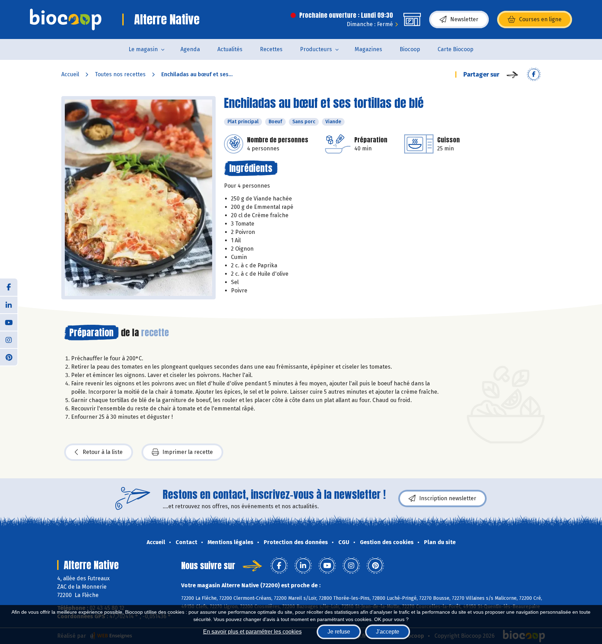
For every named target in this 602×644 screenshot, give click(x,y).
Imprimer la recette (187, 452)
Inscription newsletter (447, 498)
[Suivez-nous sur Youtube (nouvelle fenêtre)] (8, 322)
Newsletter (464, 19)
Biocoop (410, 49)
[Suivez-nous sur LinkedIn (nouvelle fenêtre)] (8, 304)
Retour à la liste (103, 452)
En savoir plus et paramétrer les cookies (252, 632)
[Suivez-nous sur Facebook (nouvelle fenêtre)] (8, 287)
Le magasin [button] (143, 49)
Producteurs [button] (316, 49)
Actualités (229, 49)
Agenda (190, 49)
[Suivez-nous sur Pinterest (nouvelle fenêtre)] (8, 357)
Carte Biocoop (455, 49)
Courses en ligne (540, 19)
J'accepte (387, 632)
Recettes (271, 49)
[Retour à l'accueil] (65, 19)
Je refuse (338, 632)
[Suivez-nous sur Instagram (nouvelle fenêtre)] (8, 339)
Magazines (368, 49)
